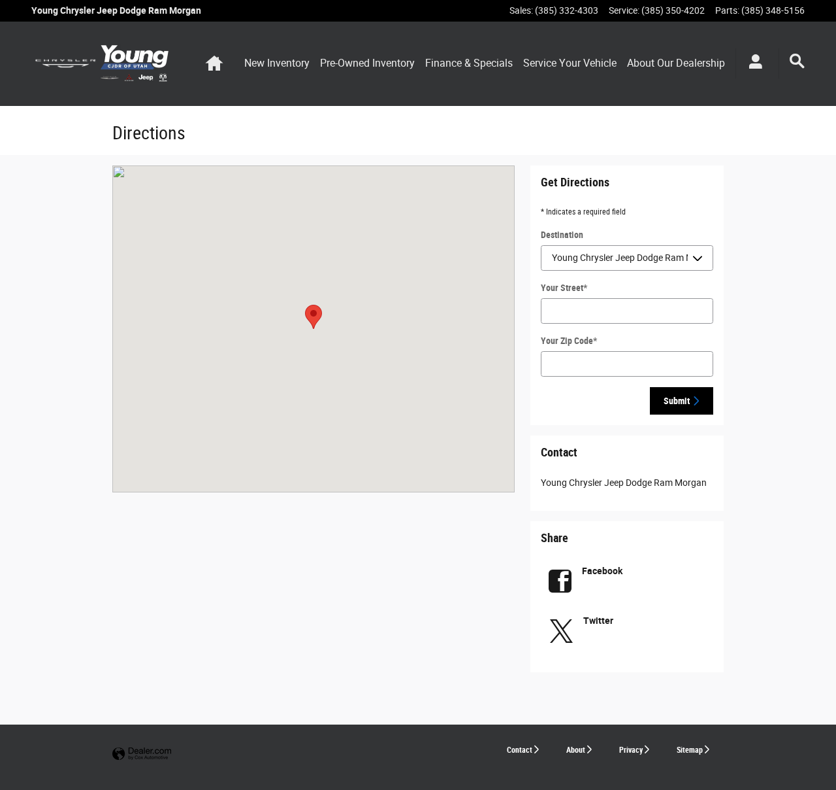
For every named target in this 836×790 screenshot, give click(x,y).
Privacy (631, 750)
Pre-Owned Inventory (367, 63)
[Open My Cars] (752, 63)
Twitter (598, 620)
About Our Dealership (676, 63)
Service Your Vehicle (570, 63)
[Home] (65, 63)
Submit (677, 401)
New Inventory (277, 63)
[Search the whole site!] (797, 61)
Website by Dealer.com (141, 754)
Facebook (602, 571)
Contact (519, 750)
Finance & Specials (469, 63)
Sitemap (690, 750)
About (575, 750)
